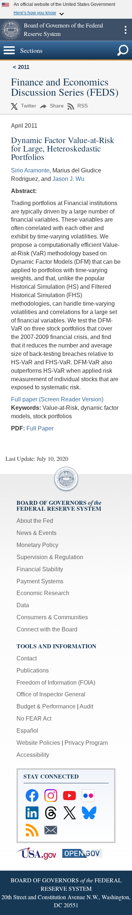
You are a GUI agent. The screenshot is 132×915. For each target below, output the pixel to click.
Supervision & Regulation (49, 557)
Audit (86, 706)
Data (22, 605)
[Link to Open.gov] (84, 853)
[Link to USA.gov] (39, 853)
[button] (11, 30)
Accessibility (32, 755)
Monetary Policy (37, 545)
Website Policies (38, 743)
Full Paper (40, 428)
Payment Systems (39, 581)
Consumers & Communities (52, 617)
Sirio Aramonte (30, 170)
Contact (26, 658)
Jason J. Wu (68, 179)
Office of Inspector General (50, 694)
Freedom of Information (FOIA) (55, 682)
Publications (32, 670)
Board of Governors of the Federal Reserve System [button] (63, 29)
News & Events (36, 533)
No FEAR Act (33, 718)
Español (27, 731)
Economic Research (42, 593)
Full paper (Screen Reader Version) (57, 399)
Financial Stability (39, 569)
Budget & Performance (46, 706)
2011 (23, 67)
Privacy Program (86, 743)
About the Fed (34, 521)
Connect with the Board (46, 629)
